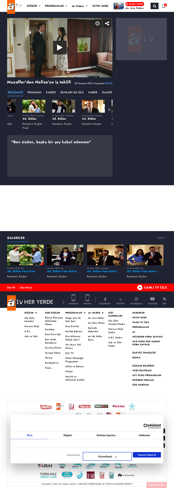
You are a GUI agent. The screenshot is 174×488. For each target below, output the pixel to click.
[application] (87, 244)
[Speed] (159, 5)
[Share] (168, 5)
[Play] (87, 244)
